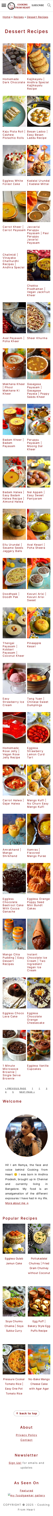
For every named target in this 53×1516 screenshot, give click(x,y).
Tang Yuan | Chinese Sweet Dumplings (38, 702)
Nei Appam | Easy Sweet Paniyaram (36, 495)
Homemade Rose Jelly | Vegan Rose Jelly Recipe (11, 752)
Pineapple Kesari (34, 645)
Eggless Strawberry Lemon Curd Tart (36, 752)
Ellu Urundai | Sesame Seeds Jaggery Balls (13, 548)
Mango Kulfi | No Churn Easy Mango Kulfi (38, 803)
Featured (26, 1490)
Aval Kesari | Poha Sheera (36, 546)
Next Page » (27, 1092)
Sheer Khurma (37, 338)
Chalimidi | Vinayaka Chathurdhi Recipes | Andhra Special (13, 261)
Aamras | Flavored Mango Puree (36, 853)
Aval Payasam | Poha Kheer (13, 340)
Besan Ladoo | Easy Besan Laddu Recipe (37, 134)
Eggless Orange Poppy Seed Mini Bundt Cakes (38, 903)
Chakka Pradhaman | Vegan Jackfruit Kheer (38, 290)
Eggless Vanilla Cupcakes (38, 1067)
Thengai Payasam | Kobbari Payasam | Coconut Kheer (13, 649)
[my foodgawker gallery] (26, 1495)
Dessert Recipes (37, 17)
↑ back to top (26, 1413)
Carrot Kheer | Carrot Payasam (14, 228)
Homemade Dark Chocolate (14, 81)
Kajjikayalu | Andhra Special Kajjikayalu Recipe (38, 84)
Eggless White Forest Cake (13, 182)
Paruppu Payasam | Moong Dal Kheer (35, 444)
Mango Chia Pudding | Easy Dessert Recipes (13, 959)
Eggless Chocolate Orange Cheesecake (35, 1018)
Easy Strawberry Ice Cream (13, 702)
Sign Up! (15, 1462)
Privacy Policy (26, 1435)
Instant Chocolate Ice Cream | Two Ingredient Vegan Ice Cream (37, 962)
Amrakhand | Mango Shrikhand (12, 853)
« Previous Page (15, 1088)
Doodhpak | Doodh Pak (11, 595)
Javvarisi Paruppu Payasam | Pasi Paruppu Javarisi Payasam (38, 234)
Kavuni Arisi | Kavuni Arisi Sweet (36, 597)
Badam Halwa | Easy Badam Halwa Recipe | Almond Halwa (13, 497)
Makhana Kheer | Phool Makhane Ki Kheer (14, 388)
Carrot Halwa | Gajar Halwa (13, 802)
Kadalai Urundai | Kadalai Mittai (38, 182)
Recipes (19, 17)
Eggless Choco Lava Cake (13, 1015)
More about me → (17, 1203)
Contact (26, 1439)
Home (6, 17)
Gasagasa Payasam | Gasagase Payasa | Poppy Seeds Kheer (38, 390)
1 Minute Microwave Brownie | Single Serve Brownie (12, 1072)
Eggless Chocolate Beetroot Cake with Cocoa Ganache (13, 905)
